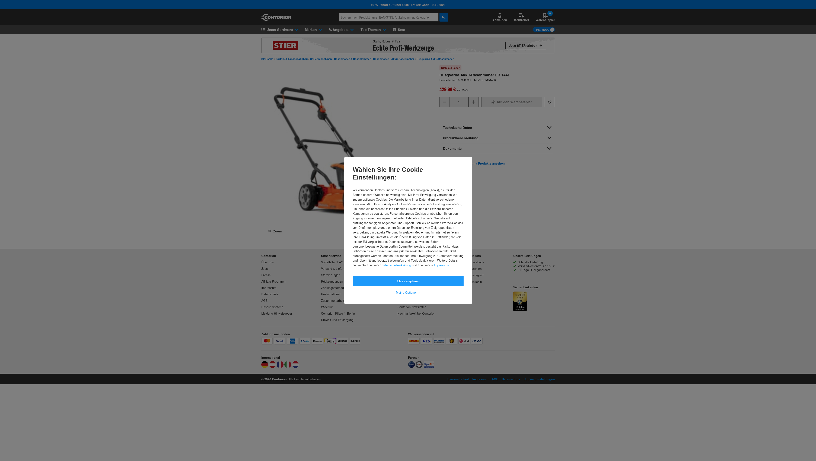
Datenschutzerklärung (396, 265)
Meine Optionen (408, 292)
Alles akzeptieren (408, 281)
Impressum (441, 265)
